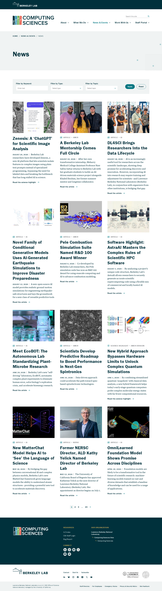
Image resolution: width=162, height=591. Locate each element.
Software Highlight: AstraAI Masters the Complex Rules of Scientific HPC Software (126, 252)
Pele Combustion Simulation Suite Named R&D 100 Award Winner (76, 249)
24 (86, 507)
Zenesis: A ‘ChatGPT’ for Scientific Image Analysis (32, 143)
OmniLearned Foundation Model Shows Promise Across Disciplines (124, 455)
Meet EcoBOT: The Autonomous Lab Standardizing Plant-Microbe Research (32, 358)
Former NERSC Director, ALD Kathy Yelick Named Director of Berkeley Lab (79, 458)
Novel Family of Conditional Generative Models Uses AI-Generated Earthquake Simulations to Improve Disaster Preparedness (30, 260)
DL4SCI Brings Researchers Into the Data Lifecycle (127, 148)
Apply (130, 86)
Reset (141, 86)
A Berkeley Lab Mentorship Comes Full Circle (78, 148)
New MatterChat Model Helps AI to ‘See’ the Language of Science (33, 455)
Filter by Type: (57, 83)
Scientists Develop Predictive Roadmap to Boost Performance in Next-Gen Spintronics (81, 361)
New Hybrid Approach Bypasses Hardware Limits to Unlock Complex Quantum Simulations (127, 361)
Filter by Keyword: (24, 83)
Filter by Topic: (92, 83)
